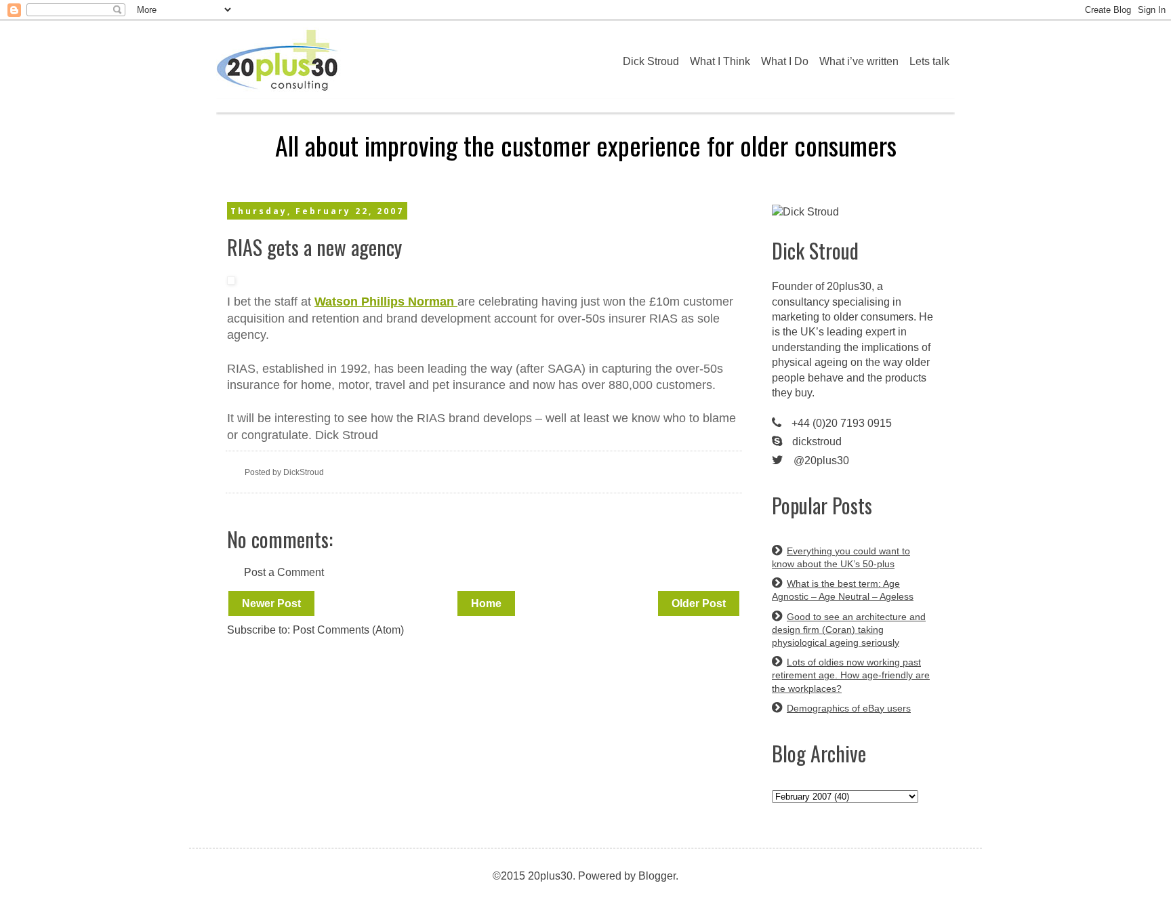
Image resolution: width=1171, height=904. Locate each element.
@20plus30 (821, 460)
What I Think (720, 61)
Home (486, 603)
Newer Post (271, 603)
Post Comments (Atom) (348, 630)
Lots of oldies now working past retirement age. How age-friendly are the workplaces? (851, 675)
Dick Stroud (651, 61)
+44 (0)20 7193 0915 (842, 423)
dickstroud (817, 441)
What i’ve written (859, 61)
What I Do (784, 61)
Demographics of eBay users (849, 708)
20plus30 (849, 286)
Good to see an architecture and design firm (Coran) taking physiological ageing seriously (849, 629)
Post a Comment (284, 572)
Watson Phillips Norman (385, 301)
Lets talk (929, 61)
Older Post (699, 603)
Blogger (657, 876)
